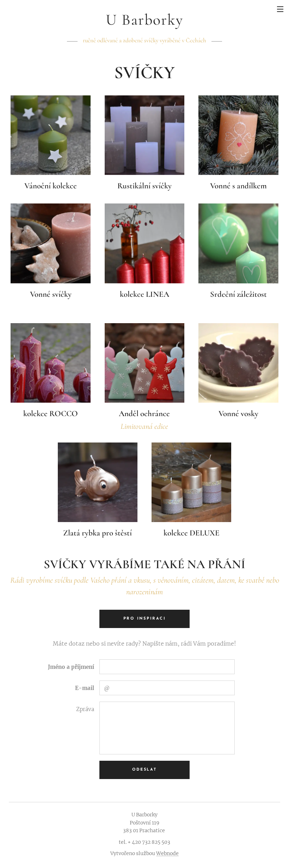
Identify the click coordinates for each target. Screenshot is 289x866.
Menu (280, 9)
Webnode (167, 853)
